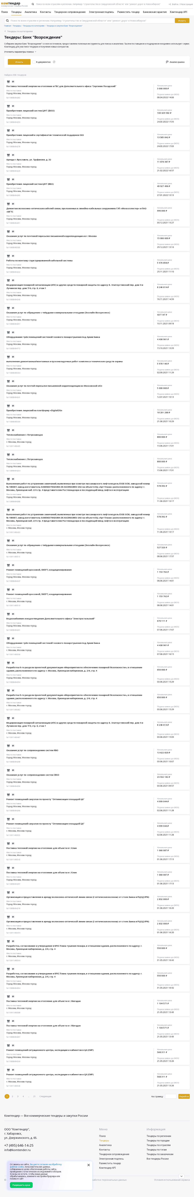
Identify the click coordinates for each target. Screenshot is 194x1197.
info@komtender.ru (17, 1150)
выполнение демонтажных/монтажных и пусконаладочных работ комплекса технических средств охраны (64, 361)
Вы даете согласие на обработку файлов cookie (36, 1165)
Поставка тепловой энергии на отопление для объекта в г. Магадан (43, 1001)
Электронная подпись (101, 11)
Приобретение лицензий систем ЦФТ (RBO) (30, 184)
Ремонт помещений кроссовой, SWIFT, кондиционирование (39, 569)
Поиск (4, 11)
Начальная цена (164, 86)
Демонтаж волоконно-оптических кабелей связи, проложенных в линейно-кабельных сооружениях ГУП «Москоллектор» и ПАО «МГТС (76, 210)
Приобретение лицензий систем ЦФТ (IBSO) (30, 110)
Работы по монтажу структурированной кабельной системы (39, 260)
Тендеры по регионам (159, 1136)
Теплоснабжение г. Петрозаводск (24, 434)
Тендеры (16, 11)
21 (34, 1096)
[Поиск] (33, 4)
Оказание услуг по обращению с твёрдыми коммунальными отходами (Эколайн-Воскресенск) (58, 312)
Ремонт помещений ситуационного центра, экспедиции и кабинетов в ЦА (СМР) (49, 1050)
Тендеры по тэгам (157, 1149)
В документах (43, 61)
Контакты (45, 11)
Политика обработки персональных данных (102, 1179)
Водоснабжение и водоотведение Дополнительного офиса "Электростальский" (50, 618)
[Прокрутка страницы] (181, 1176)
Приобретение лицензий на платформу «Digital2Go (34, 410)
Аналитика (31, 11)
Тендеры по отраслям (159, 1145)
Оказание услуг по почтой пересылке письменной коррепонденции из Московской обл (54, 385)
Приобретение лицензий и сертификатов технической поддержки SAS (45, 135)
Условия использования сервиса (172, 1179)
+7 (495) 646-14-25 (19, 1145)
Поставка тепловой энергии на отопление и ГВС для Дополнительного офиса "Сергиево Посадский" (61, 86)
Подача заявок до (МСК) (168, 94)
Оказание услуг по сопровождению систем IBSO (32, 774)
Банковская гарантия (155, 11)
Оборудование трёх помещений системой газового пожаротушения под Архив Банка (53, 337)
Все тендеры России (158, 1158)
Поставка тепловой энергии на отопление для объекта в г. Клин (41, 848)
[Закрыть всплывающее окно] (88, 1164)
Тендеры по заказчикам (160, 1154)
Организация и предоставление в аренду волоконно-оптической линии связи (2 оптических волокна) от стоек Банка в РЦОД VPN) (77, 897)
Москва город (29, 93)
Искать (182, 20)
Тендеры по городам (158, 1140)
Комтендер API (178, 11)
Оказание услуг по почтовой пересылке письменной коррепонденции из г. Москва (51, 236)
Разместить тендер (128, 11)
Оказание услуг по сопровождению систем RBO (32, 750)
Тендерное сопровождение (70, 11)
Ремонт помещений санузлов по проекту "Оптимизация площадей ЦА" (45, 799)
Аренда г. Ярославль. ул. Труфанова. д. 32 (28, 159)
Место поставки (13, 91)
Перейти (184, 1096)
